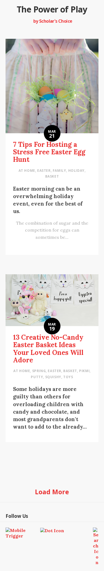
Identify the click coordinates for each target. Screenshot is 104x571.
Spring (39, 370)
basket (52, 176)
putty (37, 377)
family (59, 170)
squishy (53, 377)
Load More (52, 492)
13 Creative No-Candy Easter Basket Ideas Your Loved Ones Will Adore (48, 348)
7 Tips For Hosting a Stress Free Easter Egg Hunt (49, 152)
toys (68, 377)
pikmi (84, 370)
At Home (27, 170)
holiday (76, 170)
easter (44, 170)
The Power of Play (52, 9)
